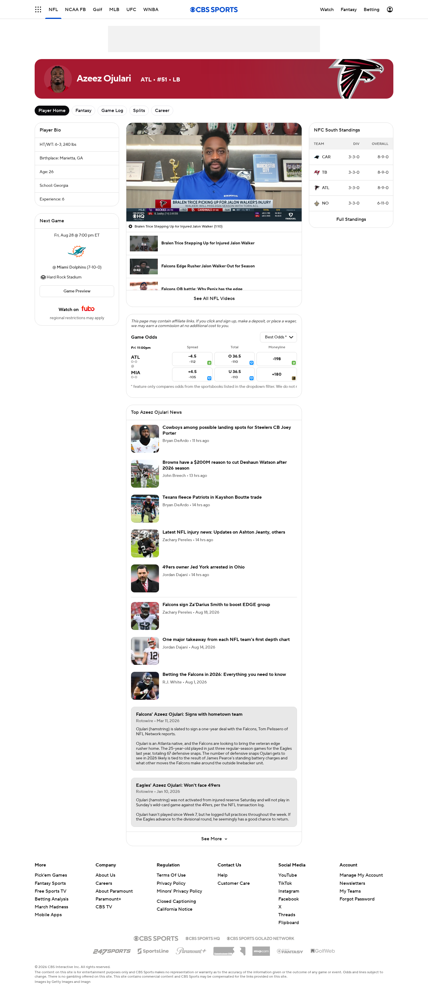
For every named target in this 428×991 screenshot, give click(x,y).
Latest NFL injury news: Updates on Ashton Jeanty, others (223, 532)
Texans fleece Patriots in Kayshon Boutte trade (212, 497)
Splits (139, 110)
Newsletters (352, 883)
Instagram (288, 891)
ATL (325, 188)
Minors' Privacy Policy (179, 891)
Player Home (52, 110)
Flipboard (288, 923)
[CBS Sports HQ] (202, 938)
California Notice (174, 909)
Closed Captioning (176, 901)
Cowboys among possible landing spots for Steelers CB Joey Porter (226, 430)
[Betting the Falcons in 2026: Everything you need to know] (145, 686)
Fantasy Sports (50, 883)
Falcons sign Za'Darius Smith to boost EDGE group (216, 605)
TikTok (285, 883)
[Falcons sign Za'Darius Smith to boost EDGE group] (145, 616)
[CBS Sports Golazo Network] (260, 938)
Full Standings (351, 219)
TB (324, 172)
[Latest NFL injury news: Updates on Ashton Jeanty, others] (145, 543)
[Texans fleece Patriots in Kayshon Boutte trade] (145, 509)
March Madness (51, 907)
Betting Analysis (51, 899)
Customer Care (233, 883)
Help (222, 875)
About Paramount (114, 891)
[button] (38, 9)
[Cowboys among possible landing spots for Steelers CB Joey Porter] (145, 439)
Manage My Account (361, 875)
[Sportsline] (153, 950)
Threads (286, 915)
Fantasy (83, 110)
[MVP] (261, 949)
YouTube (287, 875)
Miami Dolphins (71, 267)
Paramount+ (108, 899)
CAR (326, 157)
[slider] (214, 204)
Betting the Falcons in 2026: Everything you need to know (224, 674)
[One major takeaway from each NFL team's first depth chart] (145, 651)
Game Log (112, 110)
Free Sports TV (50, 891)
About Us (105, 875)
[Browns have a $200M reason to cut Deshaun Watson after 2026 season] (145, 474)
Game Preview (77, 291)
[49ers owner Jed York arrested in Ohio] (145, 578)
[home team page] (77, 251)
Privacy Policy (171, 883)
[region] (214, 172)
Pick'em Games (51, 875)
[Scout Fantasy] (290, 951)
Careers (103, 883)
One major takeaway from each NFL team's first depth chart (226, 639)
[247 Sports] (112, 950)
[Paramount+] (191, 950)
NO (325, 203)
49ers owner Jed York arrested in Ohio (203, 567)
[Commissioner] (229, 949)
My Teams (350, 891)
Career (162, 110)
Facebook (288, 899)
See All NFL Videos (214, 298)
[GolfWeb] (323, 951)
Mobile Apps (48, 915)
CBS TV (103, 907)
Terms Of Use (171, 875)
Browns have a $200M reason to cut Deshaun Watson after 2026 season (224, 465)
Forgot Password (357, 899)
